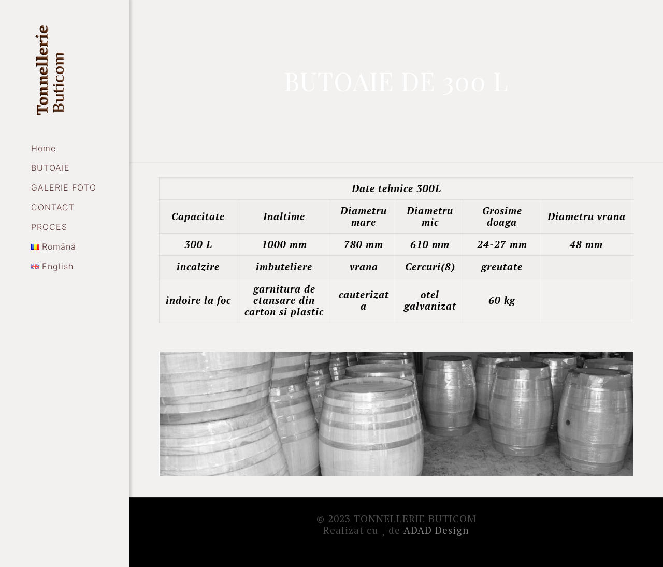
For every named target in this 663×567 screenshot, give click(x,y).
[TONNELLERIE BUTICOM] (80, 69)
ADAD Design (436, 530)
